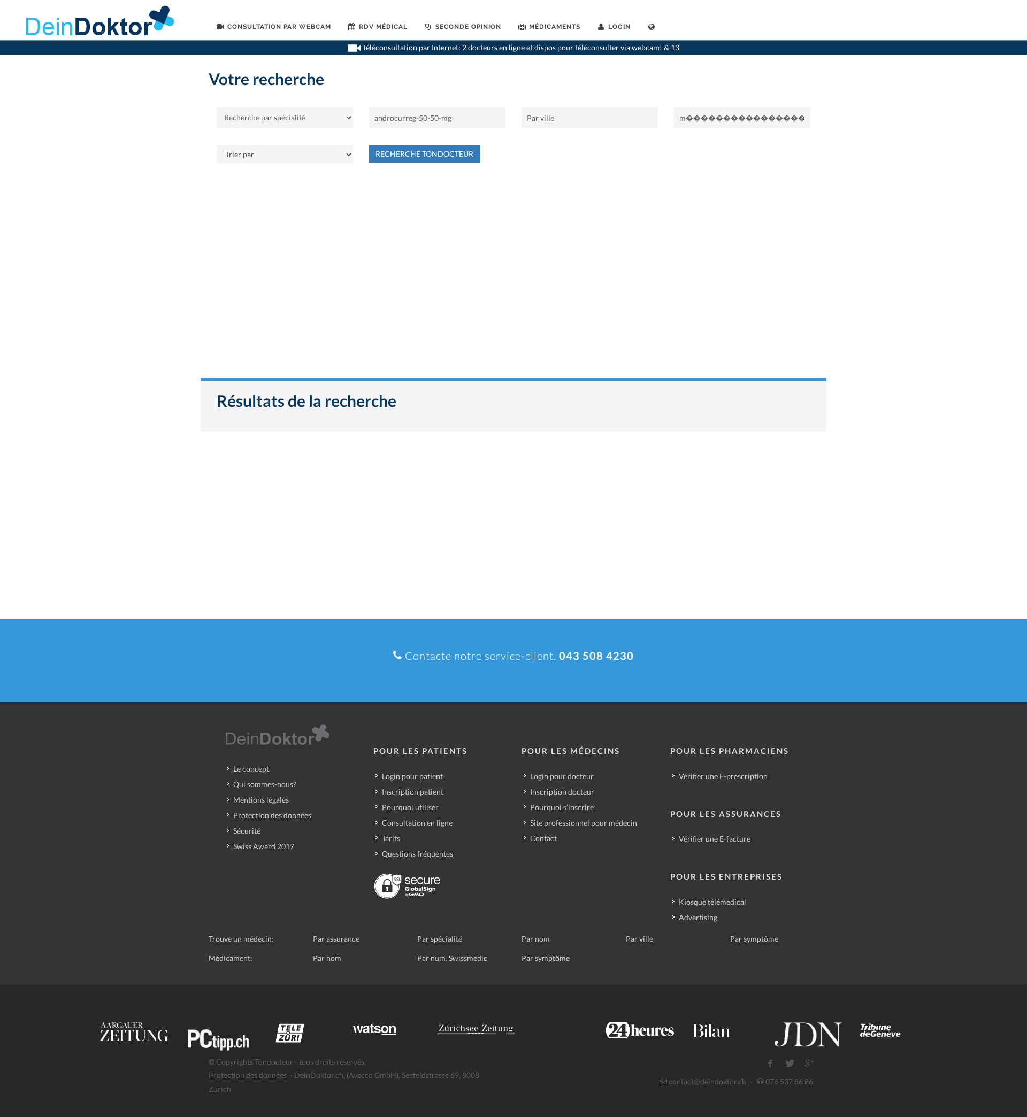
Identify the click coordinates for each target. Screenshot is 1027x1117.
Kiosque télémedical (712, 901)
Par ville (639, 938)
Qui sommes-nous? (264, 784)
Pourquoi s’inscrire (562, 807)
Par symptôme (754, 938)
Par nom (536, 938)
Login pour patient (412, 776)
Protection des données (272, 815)
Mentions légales (261, 799)
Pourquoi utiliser (410, 807)
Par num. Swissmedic (452, 957)
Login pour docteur (562, 776)
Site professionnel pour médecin (583, 822)
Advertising (698, 917)
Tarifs (391, 838)
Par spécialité (439, 938)
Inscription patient (412, 791)
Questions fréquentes (417, 853)
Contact (543, 838)
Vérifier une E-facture (714, 838)
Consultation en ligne (417, 822)
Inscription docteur (562, 791)
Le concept (251, 768)
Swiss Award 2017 (263, 846)
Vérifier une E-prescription (723, 776)
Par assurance (336, 938)
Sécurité (246, 830)
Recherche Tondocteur (424, 153)
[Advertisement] (513, 276)
